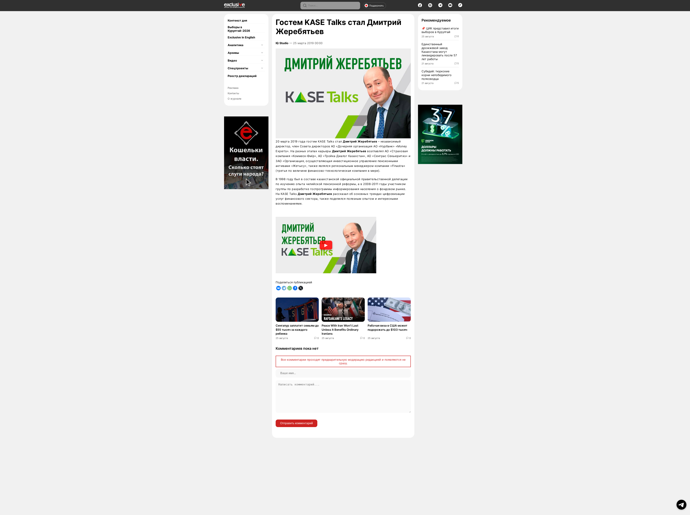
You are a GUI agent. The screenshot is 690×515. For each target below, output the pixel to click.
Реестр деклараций (242, 76)
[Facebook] (420, 6)
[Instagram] (430, 6)
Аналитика (235, 45)
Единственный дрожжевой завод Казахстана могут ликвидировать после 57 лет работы (439, 51)
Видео (232, 60)
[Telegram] (440, 6)
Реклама (233, 87)
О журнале (234, 98)
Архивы (233, 53)
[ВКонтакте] (278, 288)
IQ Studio (282, 43)
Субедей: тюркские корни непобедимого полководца (437, 75)
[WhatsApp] (289, 288)
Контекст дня (237, 20)
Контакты (233, 93)
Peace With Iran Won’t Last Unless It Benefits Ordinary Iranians (340, 329)
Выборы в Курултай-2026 (239, 28)
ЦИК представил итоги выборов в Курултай (440, 30)
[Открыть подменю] (262, 45)
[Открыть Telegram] (681, 505)
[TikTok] (460, 6)
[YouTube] (450, 6)
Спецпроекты (238, 68)
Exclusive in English (241, 37)
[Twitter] (300, 288)
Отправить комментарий (296, 423)
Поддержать (376, 5)
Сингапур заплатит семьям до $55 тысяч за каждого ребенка (297, 329)
